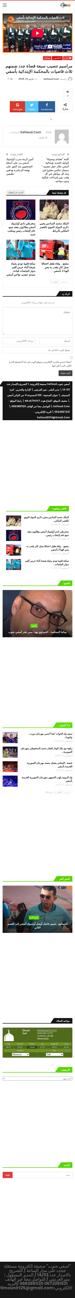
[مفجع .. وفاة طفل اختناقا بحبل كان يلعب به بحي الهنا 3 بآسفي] (54, 250)
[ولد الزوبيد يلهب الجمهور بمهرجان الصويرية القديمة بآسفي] (10, 781)
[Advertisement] (37, 461)
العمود (34, 625)
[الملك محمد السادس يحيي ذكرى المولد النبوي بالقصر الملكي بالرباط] (54, 210)
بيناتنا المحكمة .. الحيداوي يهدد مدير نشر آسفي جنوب (37, 632)
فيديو (66, 58)
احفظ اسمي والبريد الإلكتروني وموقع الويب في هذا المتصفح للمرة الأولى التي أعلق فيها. (40, 363)
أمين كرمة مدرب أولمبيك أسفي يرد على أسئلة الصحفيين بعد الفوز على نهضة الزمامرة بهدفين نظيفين (19, 166)
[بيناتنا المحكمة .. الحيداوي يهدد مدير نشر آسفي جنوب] (37, 613)
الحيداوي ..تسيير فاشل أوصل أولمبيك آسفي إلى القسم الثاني (38, 925)
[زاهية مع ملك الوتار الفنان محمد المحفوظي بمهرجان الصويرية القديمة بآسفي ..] (10, 752)
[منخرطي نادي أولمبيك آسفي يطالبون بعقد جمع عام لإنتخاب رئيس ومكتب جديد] (20, 210)
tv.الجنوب (57, 58)
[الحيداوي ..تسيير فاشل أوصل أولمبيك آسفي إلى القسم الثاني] (37, 909)
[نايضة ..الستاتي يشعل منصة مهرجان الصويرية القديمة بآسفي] (10, 766)
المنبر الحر (34, 917)
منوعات (47, 58)
